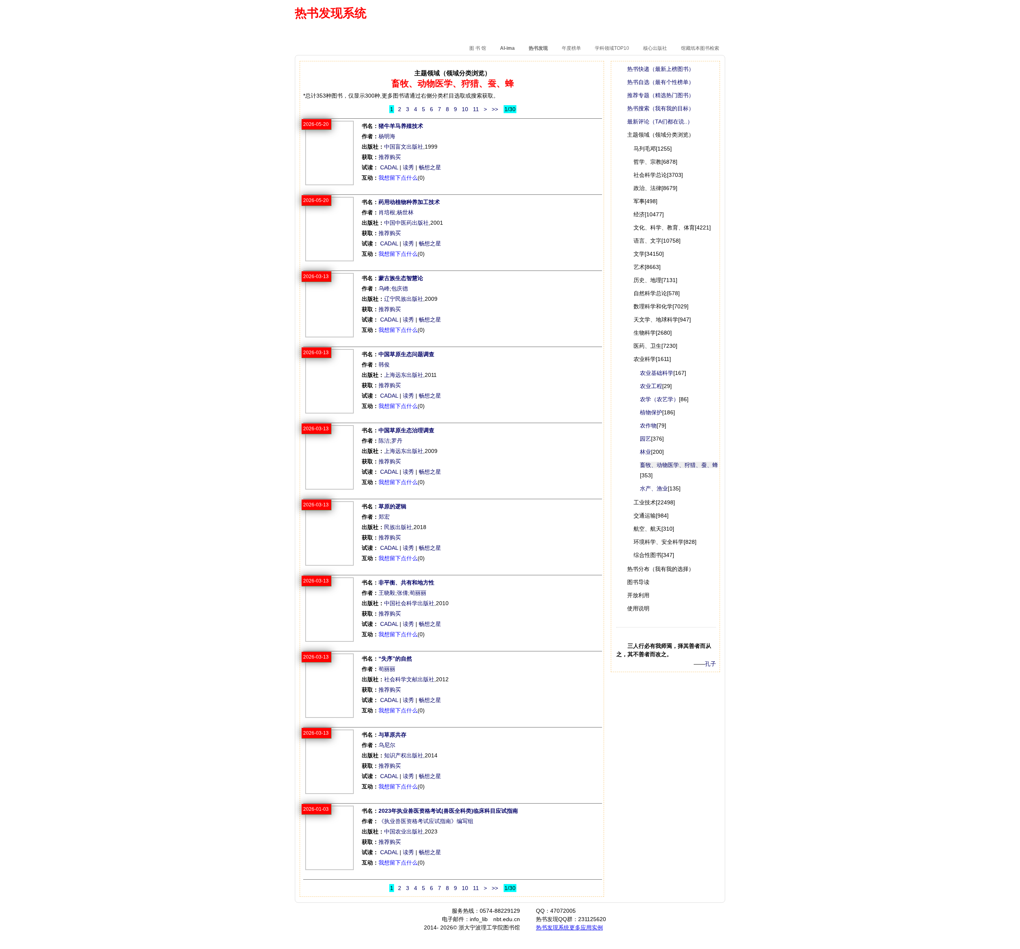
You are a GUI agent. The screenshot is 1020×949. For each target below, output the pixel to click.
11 (476, 109)
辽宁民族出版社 (403, 299)
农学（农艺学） (659, 399)
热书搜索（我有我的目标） (660, 108)
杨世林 (405, 212)
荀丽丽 (418, 593)
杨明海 (387, 136)
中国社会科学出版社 (409, 603)
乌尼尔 (387, 745)
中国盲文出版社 (403, 146)
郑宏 (384, 517)
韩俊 (384, 364)
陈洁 (384, 440)
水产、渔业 (654, 488)
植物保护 (651, 412)
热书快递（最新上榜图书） (660, 69)
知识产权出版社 (403, 755)
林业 (645, 452)
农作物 (648, 425)
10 (465, 109)
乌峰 (384, 288)
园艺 (645, 438)
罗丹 (396, 440)
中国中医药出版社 (406, 223)
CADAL (389, 167)
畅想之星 (430, 167)
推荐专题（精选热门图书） (660, 95)
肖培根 (387, 212)
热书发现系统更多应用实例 (569, 927)
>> (495, 109)
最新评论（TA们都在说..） (660, 121)
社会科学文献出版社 (409, 679)
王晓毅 (387, 593)
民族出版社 (398, 527)
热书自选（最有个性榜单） (660, 82)
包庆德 (399, 288)
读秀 (408, 167)
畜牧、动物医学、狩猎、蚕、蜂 (679, 465)
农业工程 (651, 386)
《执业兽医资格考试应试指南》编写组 (426, 821)
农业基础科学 (656, 373)
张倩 (402, 593)
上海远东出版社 (403, 375)
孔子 (710, 664)
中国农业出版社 (403, 831)
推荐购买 (390, 157)
